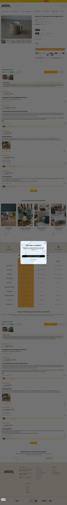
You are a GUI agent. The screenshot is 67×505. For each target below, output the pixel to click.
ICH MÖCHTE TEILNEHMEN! (33, 256)
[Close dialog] (45, 242)
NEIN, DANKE (33, 259)
